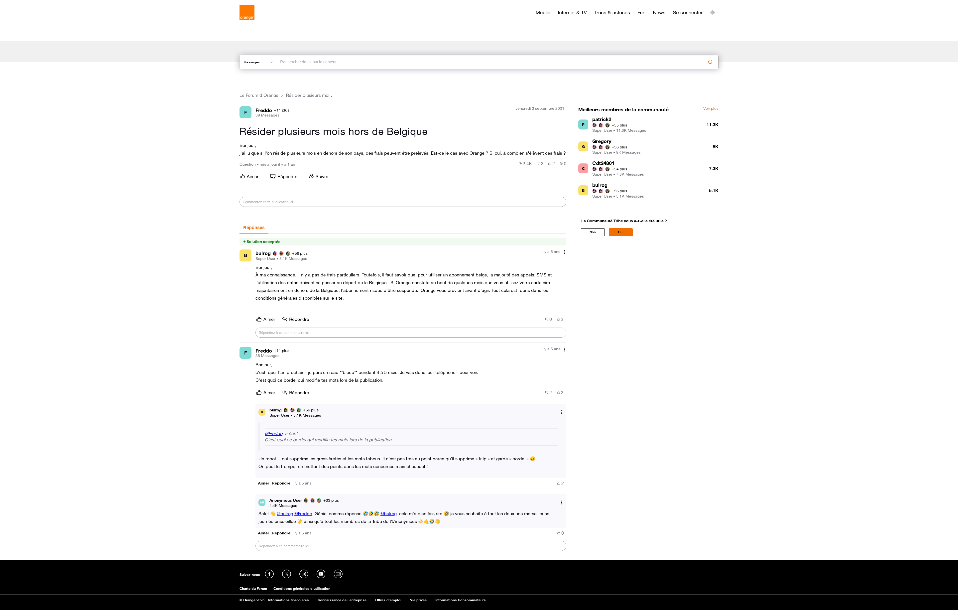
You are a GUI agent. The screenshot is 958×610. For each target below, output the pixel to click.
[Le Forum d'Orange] (247, 12)
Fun (641, 12)
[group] (525, 163)
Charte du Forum (253, 588)
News (659, 12)
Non (593, 232)
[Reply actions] (561, 412)
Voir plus (710, 108)
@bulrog (285, 513)
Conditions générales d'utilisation (301, 588)
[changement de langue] (712, 12)
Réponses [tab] (254, 227)
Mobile (543, 12)
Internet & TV (572, 12)
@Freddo (273, 433)
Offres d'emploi (388, 600)
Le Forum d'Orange (259, 95)
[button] (263, 483)
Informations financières (288, 600)
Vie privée (418, 600)
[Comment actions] (564, 252)
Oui (620, 232)
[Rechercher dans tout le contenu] (710, 62)
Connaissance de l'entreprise (342, 600)
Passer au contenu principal (26, 3)
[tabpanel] (403, 395)
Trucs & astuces (612, 12)
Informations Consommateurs (460, 600)
